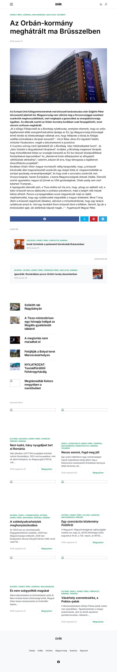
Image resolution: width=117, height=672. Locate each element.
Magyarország (39, 15)
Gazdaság (31, 240)
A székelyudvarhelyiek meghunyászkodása (25, 523)
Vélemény (61, 15)
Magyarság (28, 518)
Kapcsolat (84, 650)
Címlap (32, 650)
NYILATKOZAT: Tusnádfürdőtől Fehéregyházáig (36, 368)
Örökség (14, 441)
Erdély (64, 443)
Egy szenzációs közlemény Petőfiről (79, 523)
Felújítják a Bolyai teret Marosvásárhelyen (40, 353)
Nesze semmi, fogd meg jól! (80, 452)
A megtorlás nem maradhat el (36, 340)
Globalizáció (74, 443)
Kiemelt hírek (16, 15)
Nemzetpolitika (82, 446)
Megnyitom (46, 469)
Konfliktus (54, 240)
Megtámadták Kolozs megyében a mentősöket (39, 384)
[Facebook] (58, 662)
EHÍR (58, 4)
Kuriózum (45, 439)
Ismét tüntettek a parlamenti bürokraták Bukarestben (55, 244)
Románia (63, 240)
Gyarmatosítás (32, 515)
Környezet (94, 591)
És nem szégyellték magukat (29, 590)
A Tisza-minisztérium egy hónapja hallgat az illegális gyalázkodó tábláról (40, 323)
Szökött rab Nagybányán (33, 306)
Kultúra (86, 515)
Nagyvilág (51, 15)
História (26, 270)
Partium (49, 650)
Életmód (14, 439)
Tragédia (74, 594)
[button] (11, 4)
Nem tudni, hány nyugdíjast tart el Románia (31, 446)
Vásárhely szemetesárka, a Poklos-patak (79, 599)
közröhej (27, 15)
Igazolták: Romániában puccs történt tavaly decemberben (45, 274)
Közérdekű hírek (51, 270)
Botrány (18, 270)
